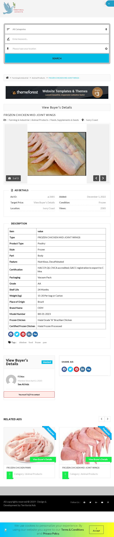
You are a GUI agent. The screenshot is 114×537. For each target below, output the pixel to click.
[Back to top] (104, 518)
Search (57, 58)
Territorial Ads (28, 505)
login (28, 394)
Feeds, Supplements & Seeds (64, 119)
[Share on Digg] (35, 335)
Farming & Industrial (20, 78)
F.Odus (21, 376)
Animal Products (38, 78)
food (31, 342)
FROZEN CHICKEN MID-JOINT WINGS (30, 115)
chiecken (23, 342)
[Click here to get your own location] (106, 48)
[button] (96, 530)
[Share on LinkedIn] (29, 335)
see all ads (23, 384)
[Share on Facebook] (11, 335)
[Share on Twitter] (17, 335)
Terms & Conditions (72, 529)
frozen (38, 342)
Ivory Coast (92, 119)
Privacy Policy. (51, 533)
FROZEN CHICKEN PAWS (19, 467)
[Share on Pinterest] (23, 335)
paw (45, 342)
